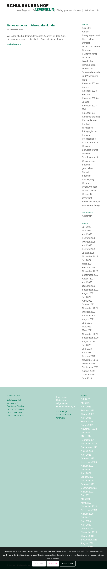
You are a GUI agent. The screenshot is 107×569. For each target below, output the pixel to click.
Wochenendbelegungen (94, 205)
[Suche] (97, 10)
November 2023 (90, 271)
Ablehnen (53, 564)
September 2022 (90, 290)
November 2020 (90, 334)
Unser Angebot (89, 187)
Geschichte (87, 61)
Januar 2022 (88, 304)
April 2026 (87, 234)
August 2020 (88, 341)
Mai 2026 (86, 230)
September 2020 (90, 338)
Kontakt (86, 124)
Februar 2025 (88, 249)
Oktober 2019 (88, 363)
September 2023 (90, 275)
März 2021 (87, 330)
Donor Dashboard (91, 46)
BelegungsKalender (92, 35)
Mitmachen (87, 128)
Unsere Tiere (88, 194)
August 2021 (88, 319)
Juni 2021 (87, 323)
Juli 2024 (86, 260)
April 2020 (87, 352)
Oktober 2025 (88, 242)
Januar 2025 (88, 253)
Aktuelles (86, 28)
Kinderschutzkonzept (92, 117)
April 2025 (87, 245)
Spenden (86, 172)
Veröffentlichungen (91, 201)
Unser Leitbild (89, 190)
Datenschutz (88, 39)
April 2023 (87, 282)
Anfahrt (85, 31)
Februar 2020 (88, 356)
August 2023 (88, 279)
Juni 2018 (87, 378)
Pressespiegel (89, 139)
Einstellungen (67, 564)
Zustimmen (39, 564)
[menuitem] (22, 10)
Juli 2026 (86, 227)
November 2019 (90, 360)
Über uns (86, 183)
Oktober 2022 (88, 286)
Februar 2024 (88, 267)
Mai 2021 (86, 326)
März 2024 (87, 264)
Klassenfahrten (89, 120)
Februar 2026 (88, 238)
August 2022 (88, 293)
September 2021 (90, 315)
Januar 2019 (88, 374)
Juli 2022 (86, 297)
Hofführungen (89, 65)
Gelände (86, 57)
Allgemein (87, 216)
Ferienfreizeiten (90, 54)
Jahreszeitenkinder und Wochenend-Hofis (91, 76)
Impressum (87, 68)
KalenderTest (88, 113)
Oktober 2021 (88, 312)
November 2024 (90, 256)
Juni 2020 (87, 349)
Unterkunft (87, 198)
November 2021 (90, 308)
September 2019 (90, 367)
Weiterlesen (13, 44)
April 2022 (87, 301)
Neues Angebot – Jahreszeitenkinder (31, 25)
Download (87, 50)
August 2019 (88, 371)
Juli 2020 (86, 345)
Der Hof (86, 43)
